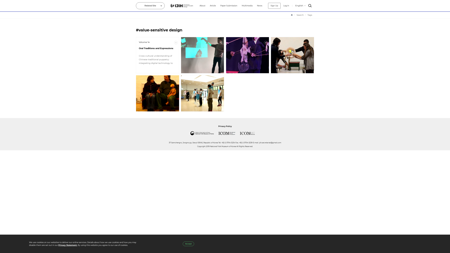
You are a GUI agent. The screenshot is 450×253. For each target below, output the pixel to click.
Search (300, 15)
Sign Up (274, 6)
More (176, 42)
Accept (188, 244)
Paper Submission (228, 6)
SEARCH (310, 6)
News (259, 6)
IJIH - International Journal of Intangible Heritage (182, 5)
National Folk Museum (204, 133)
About (202, 6)
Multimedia (247, 6)
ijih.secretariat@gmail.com (270, 143)
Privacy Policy (225, 126)
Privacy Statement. (67, 245)
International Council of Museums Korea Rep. (250, 133)
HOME (292, 15)
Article (213, 6)
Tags (310, 15)
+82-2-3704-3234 (228, 143)
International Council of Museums (229, 133)
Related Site (150, 6)
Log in (286, 6)
